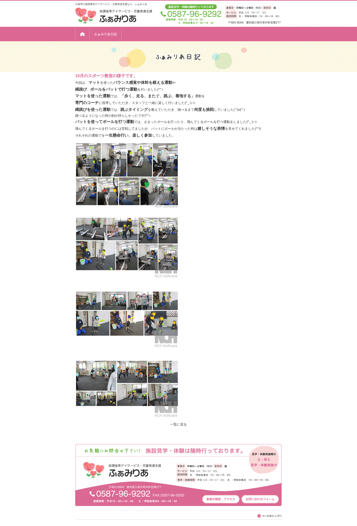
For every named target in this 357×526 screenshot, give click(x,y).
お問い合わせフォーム (260, 499)
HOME (82, 34)
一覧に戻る (178, 424)
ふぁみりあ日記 (106, 34)
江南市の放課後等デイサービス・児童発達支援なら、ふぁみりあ (111, 4)
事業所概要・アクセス (220, 499)
